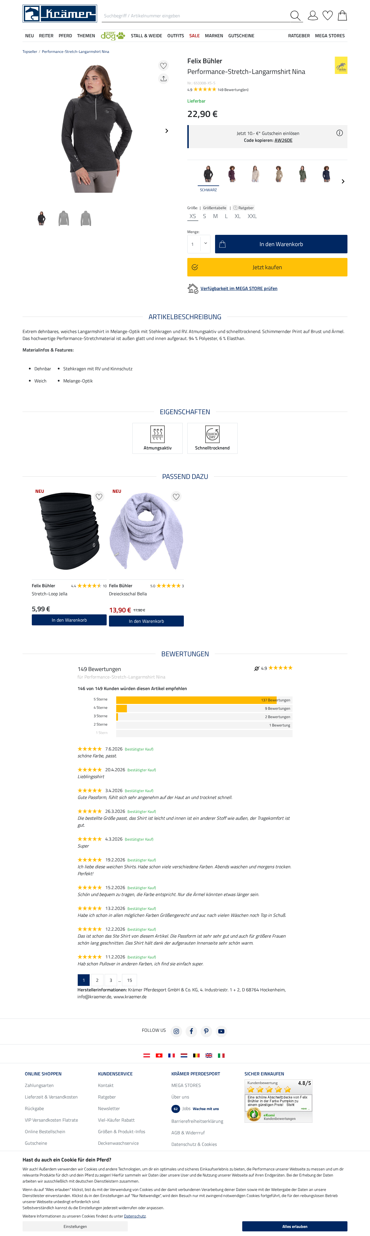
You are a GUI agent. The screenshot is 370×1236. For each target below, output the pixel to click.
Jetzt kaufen (267, 267)
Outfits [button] (175, 35)
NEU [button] (29, 35)
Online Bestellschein (45, 1131)
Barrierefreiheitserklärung (197, 1121)
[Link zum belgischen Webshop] (197, 1054)
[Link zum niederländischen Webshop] (185, 1054)
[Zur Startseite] (60, 13)
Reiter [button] (46, 35)
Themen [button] (86, 35)
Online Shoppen (43, 1073)
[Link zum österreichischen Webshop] (147, 1054)
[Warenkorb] (342, 14)
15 (129, 980)
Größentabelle (214, 208)
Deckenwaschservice (118, 1143)
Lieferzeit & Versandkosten (51, 1096)
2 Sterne (101, 724)
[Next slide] (166, 131)
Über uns (180, 1096)
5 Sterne (101, 699)
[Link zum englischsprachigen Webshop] (210, 1054)
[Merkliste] (328, 14)
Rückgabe (34, 1108)
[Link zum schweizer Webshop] (160, 1054)
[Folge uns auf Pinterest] (206, 1031)
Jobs (196, 1108)
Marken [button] (214, 35)
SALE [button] (194, 35)
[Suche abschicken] (296, 15)
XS (193, 216)
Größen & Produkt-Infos (121, 1131)
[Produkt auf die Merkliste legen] (163, 65)
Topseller (30, 51)
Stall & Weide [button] (146, 35)
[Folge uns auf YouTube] (221, 1031)
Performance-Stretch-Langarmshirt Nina (75, 51)
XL (238, 216)
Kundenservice (115, 1073)
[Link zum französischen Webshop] (172, 1054)
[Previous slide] (27, 131)
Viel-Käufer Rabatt (116, 1119)
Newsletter (109, 1108)
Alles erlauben (295, 1226)
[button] (113, 35)
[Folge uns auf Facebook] (191, 1031)
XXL (252, 216)
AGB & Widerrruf (188, 1132)
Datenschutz (135, 1216)
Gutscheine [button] (241, 35)
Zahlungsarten (39, 1085)
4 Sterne (101, 707)
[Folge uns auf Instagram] (176, 1031)
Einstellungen (75, 1226)
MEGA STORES (330, 35)
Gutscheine (36, 1143)
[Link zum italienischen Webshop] (222, 1054)
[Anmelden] (313, 14)
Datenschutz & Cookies (194, 1144)
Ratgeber (246, 208)
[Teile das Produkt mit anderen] (163, 78)
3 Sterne (101, 716)
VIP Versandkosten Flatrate (51, 1119)
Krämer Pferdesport (195, 1073)
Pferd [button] (65, 35)
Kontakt (106, 1085)
